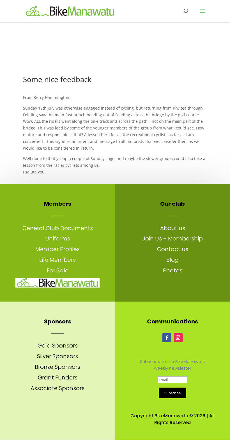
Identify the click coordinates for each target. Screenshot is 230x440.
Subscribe (172, 392)
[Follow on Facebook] (166, 337)
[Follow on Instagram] (178, 337)
